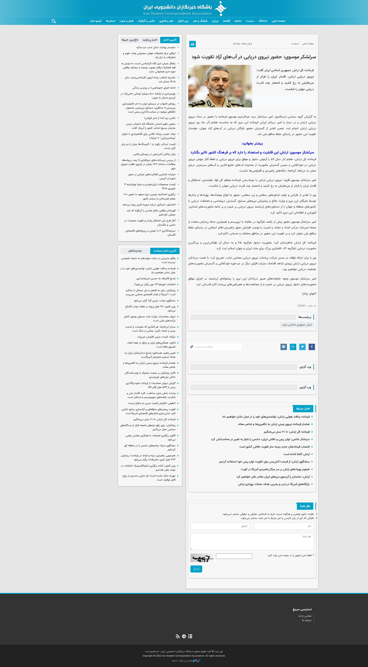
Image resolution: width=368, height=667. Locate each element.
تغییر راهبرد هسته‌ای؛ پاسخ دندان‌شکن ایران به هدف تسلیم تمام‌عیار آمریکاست (150, 355)
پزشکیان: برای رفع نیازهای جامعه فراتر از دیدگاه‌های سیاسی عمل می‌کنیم (147, 427)
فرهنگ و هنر (200, 21)
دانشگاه (263, 21)
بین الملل (183, 21)
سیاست (250, 21)
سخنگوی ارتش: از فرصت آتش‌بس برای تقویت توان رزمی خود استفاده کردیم (264, 461)
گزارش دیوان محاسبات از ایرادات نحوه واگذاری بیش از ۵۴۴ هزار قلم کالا (150, 385)
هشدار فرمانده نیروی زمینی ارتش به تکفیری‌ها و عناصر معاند (274, 424)
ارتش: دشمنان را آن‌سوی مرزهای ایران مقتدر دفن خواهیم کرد (273, 476)
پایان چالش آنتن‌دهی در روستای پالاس (154, 154)
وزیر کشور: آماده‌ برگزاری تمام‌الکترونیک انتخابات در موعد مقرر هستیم (148, 468)
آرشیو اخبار (96, 21)
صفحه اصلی (278, 21)
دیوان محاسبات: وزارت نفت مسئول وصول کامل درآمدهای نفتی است (149, 319)
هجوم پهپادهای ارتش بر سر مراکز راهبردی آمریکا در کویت (275, 469)
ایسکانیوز (280, 116)
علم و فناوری (166, 21)
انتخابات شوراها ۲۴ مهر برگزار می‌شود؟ (154, 284)
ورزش (215, 21)
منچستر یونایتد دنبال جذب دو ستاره (156, 47)
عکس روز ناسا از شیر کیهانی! (159, 118)
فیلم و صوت (126, 21)
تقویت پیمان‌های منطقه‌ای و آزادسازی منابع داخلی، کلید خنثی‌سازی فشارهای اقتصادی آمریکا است (148, 411)
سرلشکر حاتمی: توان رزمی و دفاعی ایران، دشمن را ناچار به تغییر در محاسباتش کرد (260, 439)
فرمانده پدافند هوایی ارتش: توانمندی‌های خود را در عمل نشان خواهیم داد (266, 416)
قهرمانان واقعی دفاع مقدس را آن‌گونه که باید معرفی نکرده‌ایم (151, 213)
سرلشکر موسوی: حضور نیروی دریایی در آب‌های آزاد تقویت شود (254, 57)
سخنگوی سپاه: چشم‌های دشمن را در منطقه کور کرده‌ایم (149, 448)
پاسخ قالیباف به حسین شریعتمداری (156, 278)
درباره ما (307, 620)
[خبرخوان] (177, 637)
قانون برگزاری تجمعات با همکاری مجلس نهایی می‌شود (150, 438)
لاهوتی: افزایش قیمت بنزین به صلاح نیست (151, 403)
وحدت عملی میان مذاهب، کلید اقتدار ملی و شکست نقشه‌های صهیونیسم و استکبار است (151, 395)
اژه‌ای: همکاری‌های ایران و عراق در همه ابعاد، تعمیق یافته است (151, 345)
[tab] (170, 40)
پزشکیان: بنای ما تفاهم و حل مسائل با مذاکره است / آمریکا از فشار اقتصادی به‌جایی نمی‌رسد (150, 292)
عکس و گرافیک (146, 21)
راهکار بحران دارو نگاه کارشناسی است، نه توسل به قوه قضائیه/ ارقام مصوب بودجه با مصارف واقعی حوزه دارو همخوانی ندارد (148, 68)
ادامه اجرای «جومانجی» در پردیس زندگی (153, 88)
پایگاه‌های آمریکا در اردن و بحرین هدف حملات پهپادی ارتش (274, 484)
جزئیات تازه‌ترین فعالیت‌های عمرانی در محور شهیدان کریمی (151, 176)
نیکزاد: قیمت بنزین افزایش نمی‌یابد (156, 337)
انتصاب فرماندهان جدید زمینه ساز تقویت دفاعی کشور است (274, 446)
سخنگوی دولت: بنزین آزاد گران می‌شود (154, 301)
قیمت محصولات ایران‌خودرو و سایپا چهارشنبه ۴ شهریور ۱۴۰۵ (149, 186)
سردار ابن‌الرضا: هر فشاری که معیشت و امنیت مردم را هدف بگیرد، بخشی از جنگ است (150, 329)
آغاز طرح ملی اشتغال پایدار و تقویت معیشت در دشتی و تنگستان (149, 223)
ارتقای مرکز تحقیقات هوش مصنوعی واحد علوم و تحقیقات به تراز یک (149, 55)
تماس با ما (305, 616)
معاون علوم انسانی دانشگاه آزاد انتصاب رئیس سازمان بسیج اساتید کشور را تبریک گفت (150, 126)
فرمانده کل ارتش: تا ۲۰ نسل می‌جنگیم (287, 431)
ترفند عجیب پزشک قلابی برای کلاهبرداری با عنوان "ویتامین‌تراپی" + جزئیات (148, 136)
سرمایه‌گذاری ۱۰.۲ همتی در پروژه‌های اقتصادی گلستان (150, 233)
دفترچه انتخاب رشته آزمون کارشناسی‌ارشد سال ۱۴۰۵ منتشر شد (150, 80)
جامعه (237, 21)
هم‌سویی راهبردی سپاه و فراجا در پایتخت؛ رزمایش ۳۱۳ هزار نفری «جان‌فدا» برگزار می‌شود (148, 458)
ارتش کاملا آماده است (296, 454)
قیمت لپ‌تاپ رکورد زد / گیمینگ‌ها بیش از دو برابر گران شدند (148, 146)
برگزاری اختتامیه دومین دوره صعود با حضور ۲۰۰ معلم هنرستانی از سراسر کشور (149, 196)
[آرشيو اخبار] (190, 637)
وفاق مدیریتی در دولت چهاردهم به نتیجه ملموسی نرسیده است (148, 260)
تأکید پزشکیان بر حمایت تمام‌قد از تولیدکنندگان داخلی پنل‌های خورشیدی (150, 375)
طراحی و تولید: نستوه (182, 661)
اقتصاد (226, 21)
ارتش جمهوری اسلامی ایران (297, 325)
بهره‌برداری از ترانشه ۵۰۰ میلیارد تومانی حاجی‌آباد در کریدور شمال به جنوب (148, 96)
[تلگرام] (184, 637)
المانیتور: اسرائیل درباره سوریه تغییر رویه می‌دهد (148, 205)
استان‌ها (110, 21)
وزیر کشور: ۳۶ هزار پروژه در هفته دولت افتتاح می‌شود (150, 309)
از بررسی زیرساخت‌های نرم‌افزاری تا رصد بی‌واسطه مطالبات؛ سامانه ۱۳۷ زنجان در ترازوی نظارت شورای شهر (148, 164)
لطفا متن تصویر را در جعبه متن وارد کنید (290, 556)
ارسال (196, 569)
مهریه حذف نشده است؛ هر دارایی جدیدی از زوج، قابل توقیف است (148, 478)
